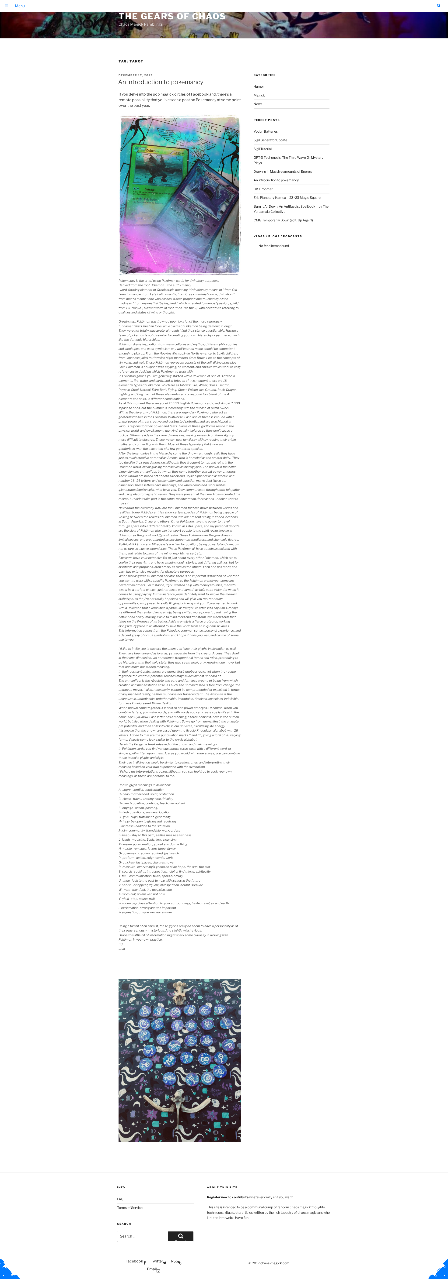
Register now (217, 1197)
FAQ (120, 1199)
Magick (259, 95)
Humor (259, 86)
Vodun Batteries (266, 131)
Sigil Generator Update (270, 140)
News (258, 104)
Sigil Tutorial (263, 149)
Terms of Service (130, 1208)
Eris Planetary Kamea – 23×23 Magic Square (287, 197)
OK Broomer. (263, 189)
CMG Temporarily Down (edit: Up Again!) (283, 220)
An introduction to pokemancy (160, 82)
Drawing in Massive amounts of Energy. (283, 171)
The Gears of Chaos (172, 16)
